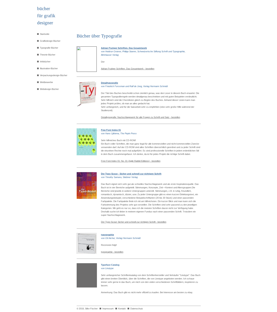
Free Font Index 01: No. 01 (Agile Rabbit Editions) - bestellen (130, 161)
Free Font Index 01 (111, 130)
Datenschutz (136, 308)
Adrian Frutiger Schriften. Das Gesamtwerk (124, 48)
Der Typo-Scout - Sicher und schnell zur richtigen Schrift (131, 174)
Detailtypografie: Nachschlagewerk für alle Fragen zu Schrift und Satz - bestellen (140, 117)
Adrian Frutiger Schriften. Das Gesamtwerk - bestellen (127, 68)
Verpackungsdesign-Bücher (53, 75)
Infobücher (44, 61)
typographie (107, 234)
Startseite (44, 34)
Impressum (107, 308)
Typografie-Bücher (48, 48)
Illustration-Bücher (48, 68)
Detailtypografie (109, 83)
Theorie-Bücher (47, 54)
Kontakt (121, 308)
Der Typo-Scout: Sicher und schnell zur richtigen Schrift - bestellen (133, 222)
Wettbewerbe (46, 82)
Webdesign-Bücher (49, 89)
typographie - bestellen (112, 252)
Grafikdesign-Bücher (49, 41)
